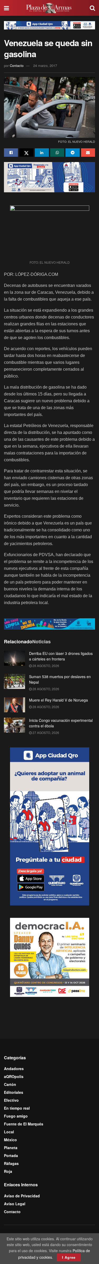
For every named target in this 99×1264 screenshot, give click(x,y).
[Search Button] (92, 8)
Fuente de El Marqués (23, 1123)
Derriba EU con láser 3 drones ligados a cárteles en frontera (61, 656)
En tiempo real (17, 1108)
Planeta (10, 1147)
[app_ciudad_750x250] (49, 176)
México (10, 1139)
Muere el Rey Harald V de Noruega (58, 700)
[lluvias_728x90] (49, 623)
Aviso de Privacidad (22, 1195)
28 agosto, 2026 (45, 665)
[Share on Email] (88, 152)
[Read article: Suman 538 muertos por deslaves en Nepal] (14, 681)
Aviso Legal (14, 1203)
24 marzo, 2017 (45, 65)
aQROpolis (13, 1076)
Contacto (16, 65)
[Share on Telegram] (72, 152)
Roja (8, 1171)
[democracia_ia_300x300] (49, 956)
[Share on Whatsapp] (57, 152)
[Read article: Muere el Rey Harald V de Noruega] (14, 704)
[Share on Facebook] (11, 152)
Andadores (14, 1068)
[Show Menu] (6, 8)
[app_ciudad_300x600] (49, 825)
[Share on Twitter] (26, 152)
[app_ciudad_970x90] (49, 24)
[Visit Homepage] (49, 8)
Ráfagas (11, 1163)
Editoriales (13, 1092)
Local (9, 1131)
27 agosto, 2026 (45, 732)
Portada (11, 1155)
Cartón (10, 1084)
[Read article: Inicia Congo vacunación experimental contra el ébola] (14, 725)
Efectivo (11, 1100)
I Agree (69, 1257)
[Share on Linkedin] (42, 152)
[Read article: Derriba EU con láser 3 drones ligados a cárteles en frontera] (14, 658)
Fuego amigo (16, 1116)
